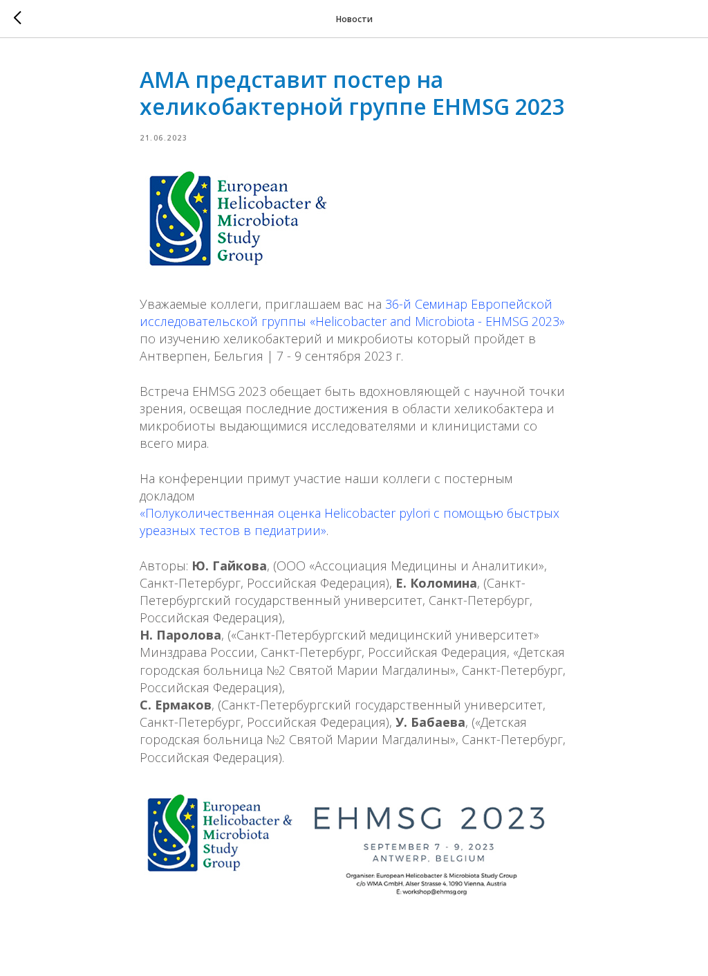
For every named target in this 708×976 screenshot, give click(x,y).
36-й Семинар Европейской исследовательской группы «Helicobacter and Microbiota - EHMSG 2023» (352, 312)
